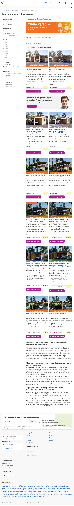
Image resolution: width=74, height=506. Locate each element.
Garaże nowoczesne (38, 489)
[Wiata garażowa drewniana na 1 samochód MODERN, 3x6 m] (60, 303)
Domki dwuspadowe (65, 488)
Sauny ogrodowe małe (23, 496)
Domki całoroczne (12, 486)
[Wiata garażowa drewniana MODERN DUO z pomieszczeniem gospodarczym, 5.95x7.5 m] (60, 120)
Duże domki (31, 488)
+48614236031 (9, 444)
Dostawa (28, 437)
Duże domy (45, 485)
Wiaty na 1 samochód (58, 491)
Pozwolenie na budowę (31, 458)
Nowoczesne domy (30, 485)
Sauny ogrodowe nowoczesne (30, 494)
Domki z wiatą (55, 488)
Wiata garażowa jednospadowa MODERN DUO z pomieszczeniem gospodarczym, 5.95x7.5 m (58, 131)
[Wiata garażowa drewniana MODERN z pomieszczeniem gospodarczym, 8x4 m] (60, 58)
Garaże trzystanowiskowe (8, 491)
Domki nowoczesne (31, 486)
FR (28, 502)
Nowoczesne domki (16, 488)
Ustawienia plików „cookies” (8, 467)
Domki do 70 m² (49, 486)
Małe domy (39, 485)
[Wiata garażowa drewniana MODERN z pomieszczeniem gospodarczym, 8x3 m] (37, 58)
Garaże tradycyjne (27, 489)
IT (32, 502)
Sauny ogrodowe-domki (17, 494)
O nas (50, 435)
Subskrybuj (32, 421)
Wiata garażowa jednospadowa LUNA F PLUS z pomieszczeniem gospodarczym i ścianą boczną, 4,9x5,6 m (37, 265)
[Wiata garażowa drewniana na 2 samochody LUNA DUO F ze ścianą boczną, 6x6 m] (37, 209)
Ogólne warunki (6, 463)
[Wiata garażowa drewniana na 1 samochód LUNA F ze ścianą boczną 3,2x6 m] (37, 165)
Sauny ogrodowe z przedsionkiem (64, 494)
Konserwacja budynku (31, 455)
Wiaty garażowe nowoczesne (62, 493)
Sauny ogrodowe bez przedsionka (47, 494)
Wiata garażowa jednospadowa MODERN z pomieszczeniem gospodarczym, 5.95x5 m (34, 131)
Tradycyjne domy (21, 485)
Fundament (28, 448)
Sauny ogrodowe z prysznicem (10, 496)
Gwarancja (28, 440)
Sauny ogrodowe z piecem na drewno (39, 496)
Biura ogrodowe (38, 488)
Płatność (28, 435)
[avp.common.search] (72, 7)
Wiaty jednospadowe (49, 493)
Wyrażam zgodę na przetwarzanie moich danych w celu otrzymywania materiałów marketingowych (19, 427)
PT (36, 502)
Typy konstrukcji (30, 451)
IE (45, 502)
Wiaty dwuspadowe (38, 493)
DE (30, 502)
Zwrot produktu (29, 442)
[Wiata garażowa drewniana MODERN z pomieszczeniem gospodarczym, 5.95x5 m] (37, 120)
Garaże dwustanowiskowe (64, 489)
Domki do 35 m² (41, 486)
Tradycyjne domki (6, 488)
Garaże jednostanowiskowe (50, 489)
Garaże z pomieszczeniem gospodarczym (34, 491)
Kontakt (51, 440)
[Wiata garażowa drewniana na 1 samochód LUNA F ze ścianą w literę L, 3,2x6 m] (60, 165)
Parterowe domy (53, 485)
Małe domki (24, 488)
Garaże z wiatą (19, 491)
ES (34, 502)
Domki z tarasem (47, 488)
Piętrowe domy (61, 485)
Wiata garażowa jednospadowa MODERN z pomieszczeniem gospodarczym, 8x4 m (57, 69)
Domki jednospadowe (7, 489)
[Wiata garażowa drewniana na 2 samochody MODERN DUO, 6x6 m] (37, 303)
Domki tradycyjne (22, 486)
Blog (50, 437)
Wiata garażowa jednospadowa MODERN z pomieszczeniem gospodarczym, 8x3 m (34, 69)
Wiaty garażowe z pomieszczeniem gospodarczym (21, 493)
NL (39, 502)
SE (41, 502)
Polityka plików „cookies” (8, 465)
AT (43, 502)
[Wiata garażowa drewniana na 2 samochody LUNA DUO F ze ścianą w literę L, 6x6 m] (60, 209)
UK (25, 502)
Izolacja (27, 453)
